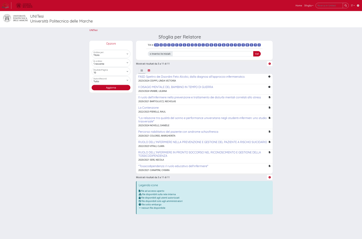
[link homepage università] (24, 5)
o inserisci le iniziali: (160, 53)
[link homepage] (6, 5)
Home (299, 5)
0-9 (156, 45)
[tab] (141, 70)
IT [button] (352, 5)
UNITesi (93, 30)
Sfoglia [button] (308, 5)
